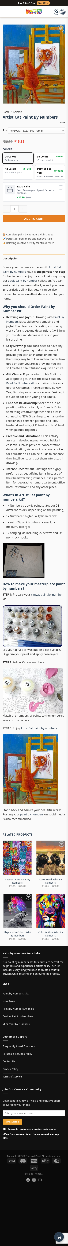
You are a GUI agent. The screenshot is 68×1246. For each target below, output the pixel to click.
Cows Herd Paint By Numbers (50, 881)
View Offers (43, 3)
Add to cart (34, 219)
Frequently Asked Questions (19, 1046)
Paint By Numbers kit (20, 383)
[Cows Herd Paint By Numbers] (50, 858)
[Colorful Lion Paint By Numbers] (50, 911)
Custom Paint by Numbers (18, 1016)
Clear (62, 122)
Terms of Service (12, 1076)
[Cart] (63, 12)
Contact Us (9, 1061)
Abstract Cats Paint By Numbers (17, 881)
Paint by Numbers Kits (16, 993)
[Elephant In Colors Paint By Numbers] (17, 911)
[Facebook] (28, 1179)
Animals (17, 112)
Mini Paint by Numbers (16, 1024)
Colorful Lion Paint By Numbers (50, 934)
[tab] (34, 258)
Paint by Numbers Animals (18, 1008)
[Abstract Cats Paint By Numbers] (17, 858)
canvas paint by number (47, 594)
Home (6, 112)
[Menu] (6, 12)
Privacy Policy (10, 1069)
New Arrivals (10, 1001)
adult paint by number (22, 281)
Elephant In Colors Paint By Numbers (17, 934)
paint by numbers (32, 814)
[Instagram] (34, 1179)
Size (5, 130)
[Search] (56, 12)
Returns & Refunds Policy (17, 1053)
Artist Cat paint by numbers (26, 497)
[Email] (40, 1179)
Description (10, 258)
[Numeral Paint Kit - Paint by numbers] (34, 12)
